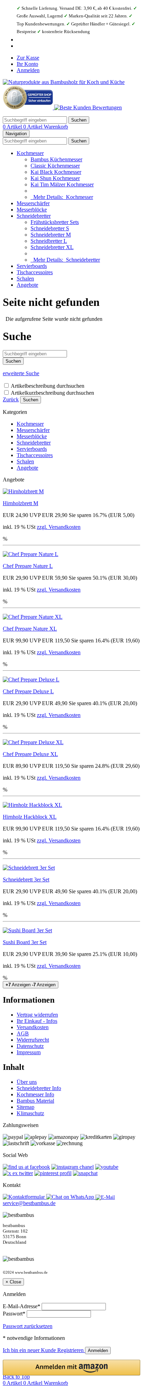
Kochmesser (30, 153)
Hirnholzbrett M (20, 503)
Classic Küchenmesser (55, 166)
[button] (71, 1367)
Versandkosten (33, 1027)
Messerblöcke (32, 210)
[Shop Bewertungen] (88, 107)
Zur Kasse (28, 58)
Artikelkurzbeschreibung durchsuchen (52, 393)
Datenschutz (30, 1046)
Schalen (25, 278)
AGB (23, 1033)
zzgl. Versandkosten (59, 527)
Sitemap (25, 1107)
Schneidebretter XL (52, 247)
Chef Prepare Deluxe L (28, 691)
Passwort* (14, 1314)
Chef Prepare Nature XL (30, 629)
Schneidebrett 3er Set (26, 879)
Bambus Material (35, 1101)
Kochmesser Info (35, 1094)
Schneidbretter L (49, 241)
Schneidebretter (34, 216)
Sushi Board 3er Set (25, 942)
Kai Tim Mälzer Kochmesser (62, 184)
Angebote (27, 285)
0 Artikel (13, 127)
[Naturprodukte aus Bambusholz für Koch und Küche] (64, 82)
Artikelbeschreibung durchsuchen (47, 386)
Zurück (11, 399)
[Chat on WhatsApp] (70, 1197)
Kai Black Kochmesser (56, 172)
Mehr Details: (62, 197)
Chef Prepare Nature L (28, 566)
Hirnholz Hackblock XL (30, 817)
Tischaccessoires (35, 272)
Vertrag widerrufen (37, 1015)
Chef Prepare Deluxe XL (30, 754)
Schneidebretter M (51, 235)
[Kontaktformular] (24, 1197)
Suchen (30, 399)
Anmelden (28, 70)
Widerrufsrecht (33, 1040)
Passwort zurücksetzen (27, 1326)
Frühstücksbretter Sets (55, 222)
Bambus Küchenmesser (56, 159)
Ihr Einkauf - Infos (37, 1021)
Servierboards (32, 266)
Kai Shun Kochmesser (55, 178)
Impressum (29, 1052)
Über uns (27, 1082)
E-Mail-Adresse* (21, 1306)
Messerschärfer (33, 203)
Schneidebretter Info (39, 1088)
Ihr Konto (27, 64)
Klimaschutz (30, 1113)
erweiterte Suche (21, 373)
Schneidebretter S (50, 228)
